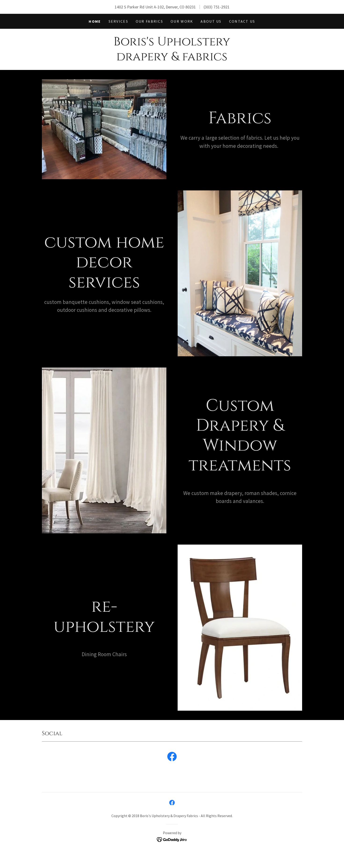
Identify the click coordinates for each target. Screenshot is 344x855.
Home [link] (95, 21)
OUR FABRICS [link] (149, 21)
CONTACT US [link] (242, 21)
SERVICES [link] (118, 21)
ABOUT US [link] (211, 21)
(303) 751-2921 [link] (217, 7)
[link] (172, 757)
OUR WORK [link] (182, 21)
